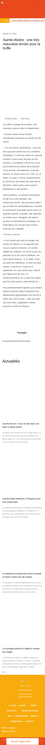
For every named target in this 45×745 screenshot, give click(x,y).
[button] (6, 340)
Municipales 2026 (30, 711)
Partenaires (21, 716)
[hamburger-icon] (41, 3)
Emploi (34, 716)
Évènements (17, 721)
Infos (33, 705)
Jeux (10, 716)
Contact (30, 721)
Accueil (12, 705)
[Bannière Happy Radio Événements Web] (22, 11)
